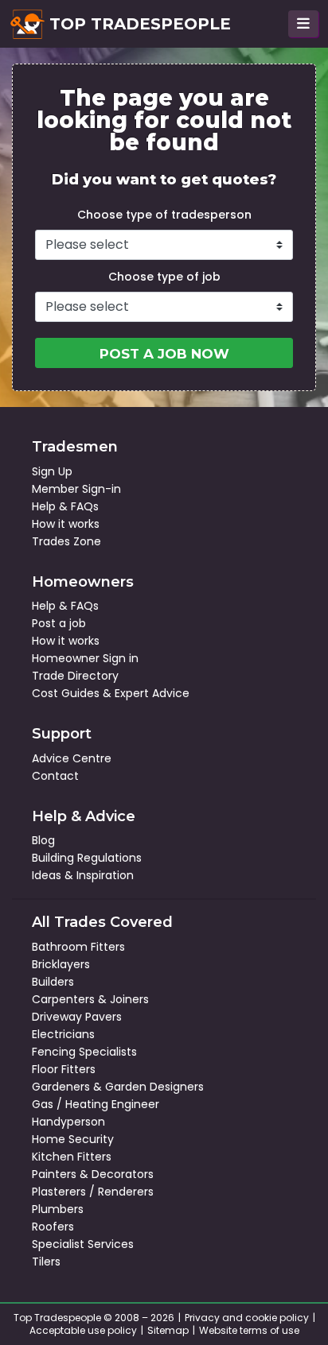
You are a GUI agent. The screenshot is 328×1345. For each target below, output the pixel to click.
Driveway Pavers (77, 1017)
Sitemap (168, 1330)
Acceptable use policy (83, 1330)
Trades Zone (66, 541)
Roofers (53, 1227)
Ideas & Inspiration (83, 875)
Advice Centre (71, 758)
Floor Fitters (64, 1069)
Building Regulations (87, 858)
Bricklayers (61, 964)
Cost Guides (66, 693)
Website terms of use (249, 1330)
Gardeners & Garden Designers (118, 1087)
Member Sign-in (76, 489)
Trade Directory (75, 676)
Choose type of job (164, 277)
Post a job (59, 623)
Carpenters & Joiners (90, 999)
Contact (55, 776)
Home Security (73, 1139)
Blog (43, 840)
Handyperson (68, 1122)
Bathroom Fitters (78, 947)
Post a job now (164, 354)
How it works (66, 524)
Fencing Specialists (84, 1052)
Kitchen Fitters (71, 1157)
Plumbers (58, 1209)
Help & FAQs (65, 506)
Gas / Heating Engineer (95, 1104)
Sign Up (52, 471)
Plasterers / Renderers (93, 1192)
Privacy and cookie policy (247, 1317)
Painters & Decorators (93, 1174)
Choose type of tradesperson (164, 215)
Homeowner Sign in (85, 658)
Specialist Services (83, 1244)
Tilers (46, 1261)
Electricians (63, 1034)
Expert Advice (152, 693)
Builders (53, 982)
